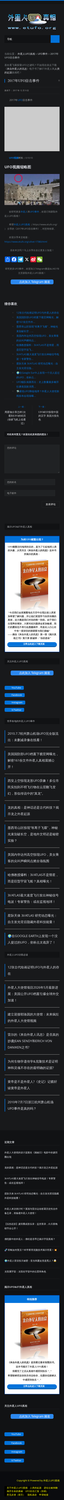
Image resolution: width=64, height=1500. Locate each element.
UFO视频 (13, 157)
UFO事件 (43, 53)
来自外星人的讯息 (17, 68)
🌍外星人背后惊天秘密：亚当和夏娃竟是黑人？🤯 (30, 1260)
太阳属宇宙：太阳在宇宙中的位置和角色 (25, 1271)
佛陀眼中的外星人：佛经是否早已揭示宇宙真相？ (29, 1239)
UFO (24, 65)
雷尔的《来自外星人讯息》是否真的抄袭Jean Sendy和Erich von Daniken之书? (33, 1040)
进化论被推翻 (51, 1487)
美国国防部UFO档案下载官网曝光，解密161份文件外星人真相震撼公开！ (33, 760)
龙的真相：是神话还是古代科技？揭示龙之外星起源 (31, 1167)
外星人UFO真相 (26, 53)
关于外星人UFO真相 (17, 1487)
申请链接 (43, 1494)
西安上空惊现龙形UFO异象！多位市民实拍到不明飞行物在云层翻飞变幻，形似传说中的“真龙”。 (33, 786)
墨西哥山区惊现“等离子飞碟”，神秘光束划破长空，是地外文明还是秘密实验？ (33, 834)
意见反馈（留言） (16, 1494)
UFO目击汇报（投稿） (36, 1491)
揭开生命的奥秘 (15, 1491)
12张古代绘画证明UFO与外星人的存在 (37, 312)
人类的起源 (35, 1487)
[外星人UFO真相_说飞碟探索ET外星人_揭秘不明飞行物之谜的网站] (32, 20)
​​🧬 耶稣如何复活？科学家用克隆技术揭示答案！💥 (30, 1249)
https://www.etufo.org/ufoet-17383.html (25, 241)
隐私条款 (32, 1494)
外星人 (48, 68)
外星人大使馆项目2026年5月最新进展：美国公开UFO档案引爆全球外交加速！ (33, 993)
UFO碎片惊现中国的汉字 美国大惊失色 (48, 415)
